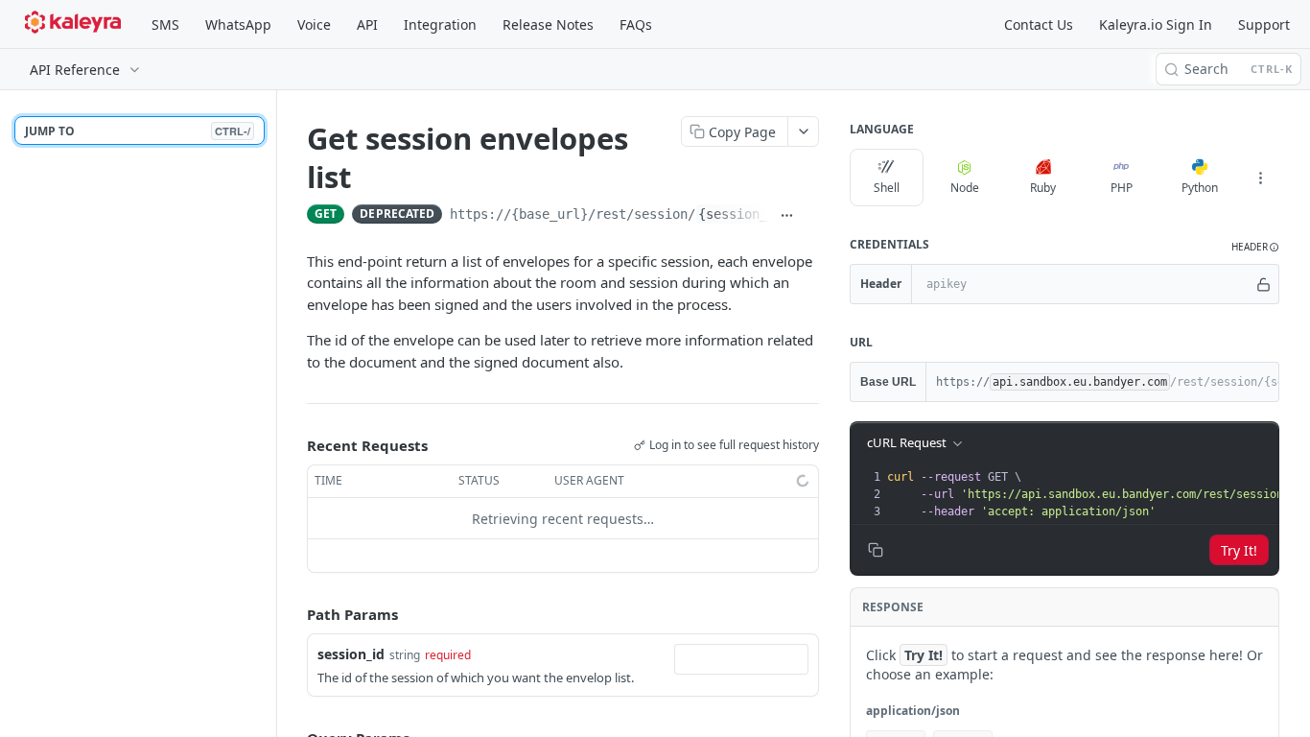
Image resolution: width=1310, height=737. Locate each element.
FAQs (636, 24)
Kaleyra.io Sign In (1155, 24)
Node (964, 187)
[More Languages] (1260, 177)
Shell (887, 187)
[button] (1255, 247)
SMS (165, 24)
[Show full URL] (787, 215)
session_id (351, 654)
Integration (440, 24)
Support (1264, 24)
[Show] (1263, 284)
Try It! (1239, 550)
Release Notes (548, 24)
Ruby (1043, 187)
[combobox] (741, 659)
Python (1199, 187)
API (367, 24)
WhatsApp (238, 24)
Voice (314, 24)
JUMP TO (137, 131)
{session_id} (744, 214)
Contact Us (1038, 24)
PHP (1122, 187)
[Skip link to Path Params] (293, 615)
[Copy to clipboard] (811, 215)
